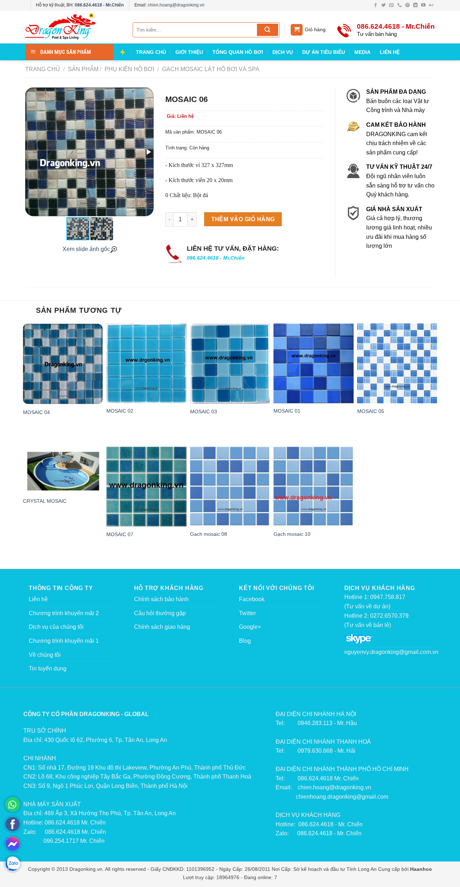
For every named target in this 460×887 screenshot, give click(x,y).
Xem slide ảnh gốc (86, 249)
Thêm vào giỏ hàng (243, 219)
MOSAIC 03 (203, 411)
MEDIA (362, 52)
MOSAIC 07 (119, 534)
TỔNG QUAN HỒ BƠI (237, 52)
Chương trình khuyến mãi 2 (64, 613)
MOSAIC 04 (36, 412)
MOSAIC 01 (286, 411)
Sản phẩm (83, 69)
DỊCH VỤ (282, 52)
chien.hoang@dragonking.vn (176, 5)
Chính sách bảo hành (161, 599)
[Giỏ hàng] (297, 30)
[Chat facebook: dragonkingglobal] (12, 844)
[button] (148, 152)
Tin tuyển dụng (47, 668)
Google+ (250, 627)
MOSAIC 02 (119, 411)
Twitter (247, 613)
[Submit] (267, 30)
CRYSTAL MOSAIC (44, 501)
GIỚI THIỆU (189, 52)
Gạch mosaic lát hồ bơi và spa (210, 69)
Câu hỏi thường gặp (160, 613)
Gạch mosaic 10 (291, 534)
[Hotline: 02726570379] (12, 804)
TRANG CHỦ (151, 52)
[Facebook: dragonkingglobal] (12, 824)
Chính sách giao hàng (162, 627)
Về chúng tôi (45, 655)
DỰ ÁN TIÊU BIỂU (323, 52)
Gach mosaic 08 (208, 534)
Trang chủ (42, 69)
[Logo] (72, 27)
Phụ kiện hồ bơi (128, 69)
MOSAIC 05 (370, 411)
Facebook (251, 599)
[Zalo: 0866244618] (12, 863)
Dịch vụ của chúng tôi (56, 627)
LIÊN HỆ (390, 52)
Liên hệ (38, 599)
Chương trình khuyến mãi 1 (64, 641)
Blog (245, 641)
